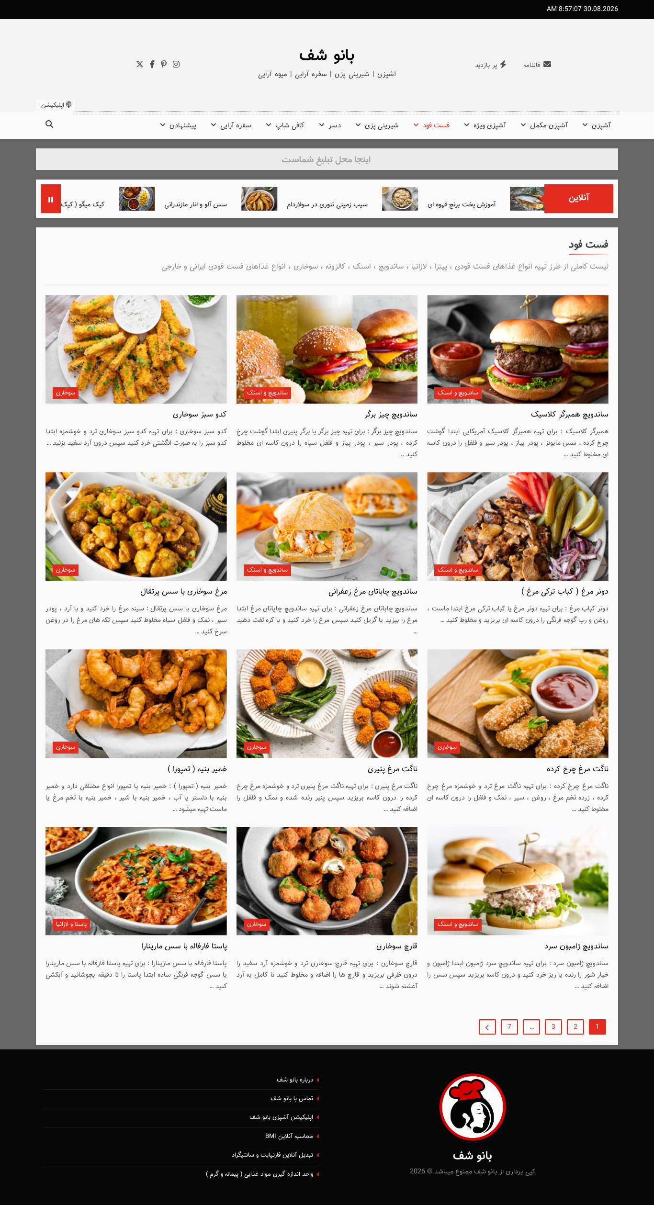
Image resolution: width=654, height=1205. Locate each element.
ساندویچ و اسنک (458, 393)
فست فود (436, 125)
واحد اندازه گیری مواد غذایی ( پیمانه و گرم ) (259, 1174)
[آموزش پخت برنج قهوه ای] (449, 199)
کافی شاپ (289, 125)
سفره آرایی (235, 125)
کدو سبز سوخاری (200, 414)
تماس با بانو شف (292, 1099)
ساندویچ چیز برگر (390, 414)
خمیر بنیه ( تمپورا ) (197, 769)
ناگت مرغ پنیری (392, 769)
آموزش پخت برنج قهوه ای (511, 205)
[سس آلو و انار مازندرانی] (186, 199)
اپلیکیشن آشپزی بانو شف (281, 1117)
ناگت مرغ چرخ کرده (578, 769)
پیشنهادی (182, 125)
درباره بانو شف (295, 1080)
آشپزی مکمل (549, 125)
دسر (334, 125)
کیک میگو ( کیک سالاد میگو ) (115, 205)
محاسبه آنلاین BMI (289, 1136)
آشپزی (601, 125)
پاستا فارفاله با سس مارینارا (184, 946)
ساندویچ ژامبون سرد (576, 946)
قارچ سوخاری (396, 946)
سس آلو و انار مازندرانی (245, 205)
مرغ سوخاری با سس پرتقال (183, 592)
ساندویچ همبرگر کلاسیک (570, 414)
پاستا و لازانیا (71, 924)
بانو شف (327, 56)
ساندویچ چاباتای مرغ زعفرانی (372, 592)
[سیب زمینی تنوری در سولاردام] (309, 199)
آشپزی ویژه (490, 125)
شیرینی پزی (382, 125)
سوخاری (65, 393)
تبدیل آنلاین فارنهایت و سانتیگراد (272, 1155)
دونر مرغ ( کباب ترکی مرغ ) (565, 592)
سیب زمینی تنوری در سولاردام (376, 205)
